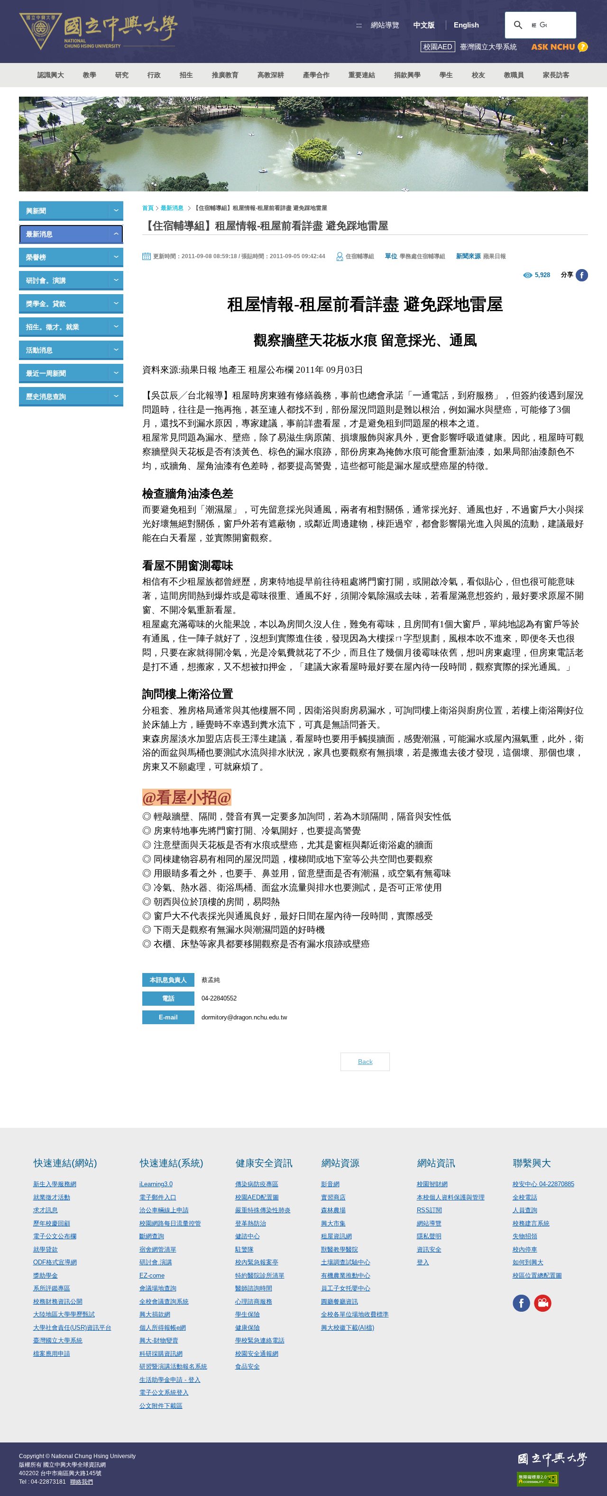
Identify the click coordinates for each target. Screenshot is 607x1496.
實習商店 (333, 1197)
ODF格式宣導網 (55, 1262)
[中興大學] (552, 1459)
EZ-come (152, 1275)
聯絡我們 (81, 1481)
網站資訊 (436, 1163)
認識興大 (50, 75)
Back (365, 1061)
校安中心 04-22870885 (543, 1184)
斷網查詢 (151, 1236)
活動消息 (39, 350)
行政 (154, 75)
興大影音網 (543, 1303)
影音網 (330, 1184)
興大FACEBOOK (521, 1303)
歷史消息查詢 (46, 396)
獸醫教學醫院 (339, 1249)
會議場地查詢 (157, 1288)
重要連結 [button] (362, 75)
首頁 (148, 208)
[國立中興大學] (98, 31)
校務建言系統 (531, 1223)
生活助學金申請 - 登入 (170, 1379)
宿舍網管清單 (157, 1249)
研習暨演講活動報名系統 (173, 1366)
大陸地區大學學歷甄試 (64, 1314)
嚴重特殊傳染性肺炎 (263, 1210)
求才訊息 (45, 1210)
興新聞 (36, 211)
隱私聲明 (429, 1236)
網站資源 (340, 1163)
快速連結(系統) (171, 1163)
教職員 (514, 75)
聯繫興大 (532, 1163)
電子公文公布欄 (54, 1236)
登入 (423, 1262)
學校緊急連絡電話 (260, 1340)
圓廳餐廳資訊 (339, 1301)
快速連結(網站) (65, 1163)
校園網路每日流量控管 (170, 1223)
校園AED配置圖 (257, 1197)
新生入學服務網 (54, 1184)
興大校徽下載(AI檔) (347, 1327)
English (466, 25)
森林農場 (333, 1210)
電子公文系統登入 (164, 1392)
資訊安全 (429, 1249)
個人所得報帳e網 (162, 1327)
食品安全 (247, 1366)
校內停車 (525, 1249)
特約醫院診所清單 (260, 1275)
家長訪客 (556, 75)
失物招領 (525, 1236)
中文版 (424, 25)
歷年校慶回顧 (51, 1223)
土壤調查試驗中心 (345, 1262)
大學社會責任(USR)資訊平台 (72, 1327)
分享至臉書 (582, 275)
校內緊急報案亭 (256, 1262)
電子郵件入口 (157, 1197)
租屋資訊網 (336, 1236)
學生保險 (247, 1314)
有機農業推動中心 (345, 1275)
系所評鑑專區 (51, 1288)
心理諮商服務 (253, 1301)
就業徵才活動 (51, 1197)
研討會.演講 (155, 1262)
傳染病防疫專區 (256, 1184)
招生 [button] (186, 75)
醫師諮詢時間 (253, 1288)
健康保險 (247, 1327)
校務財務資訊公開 (58, 1301)
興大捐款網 (154, 1314)
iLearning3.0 (156, 1184)
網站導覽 (385, 25)
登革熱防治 (250, 1223)
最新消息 (39, 234)
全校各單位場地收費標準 (355, 1314)
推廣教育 (225, 75)
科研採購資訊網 (161, 1353)
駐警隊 (244, 1249)
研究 (122, 75)
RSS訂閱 (429, 1210)
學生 (446, 75)
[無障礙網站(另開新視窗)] (552, 1479)
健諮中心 (247, 1236)
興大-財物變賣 (158, 1340)
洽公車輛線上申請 (164, 1210)
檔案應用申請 (51, 1353)
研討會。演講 (46, 280)
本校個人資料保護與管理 (451, 1197)
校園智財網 (432, 1184)
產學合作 (316, 75)
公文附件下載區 (161, 1405)
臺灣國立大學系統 (58, 1340)
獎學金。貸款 (46, 303)
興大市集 (333, 1223)
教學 (89, 75)
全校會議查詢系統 (164, 1301)
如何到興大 (528, 1262)
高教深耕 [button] (271, 75)
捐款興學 (407, 75)
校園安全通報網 (256, 1353)
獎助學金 (45, 1275)
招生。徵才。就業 (52, 327)
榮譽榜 (36, 257)
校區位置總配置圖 (537, 1275)
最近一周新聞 (46, 373)
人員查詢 (525, 1210)
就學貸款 (45, 1249)
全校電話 (525, 1197)
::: (359, 25)
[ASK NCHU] (559, 47)
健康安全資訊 (264, 1163)
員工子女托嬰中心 (345, 1288)
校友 (478, 75)
